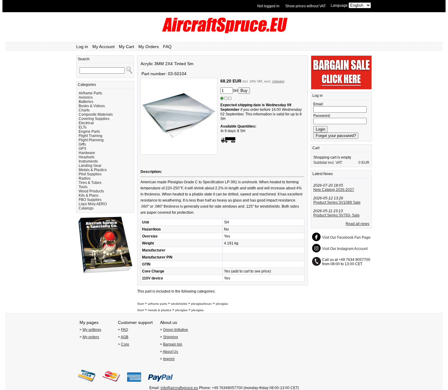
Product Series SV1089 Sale (337, 202)
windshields (179, 303)
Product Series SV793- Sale (336, 215)
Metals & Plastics (93, 170)
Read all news (357, 224)
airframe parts (157, 303)
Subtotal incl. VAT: (328, 162)
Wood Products (91, 191)
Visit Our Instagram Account (345, 249)
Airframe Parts (90, 93)
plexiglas (222, 303)
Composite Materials (96, 114)
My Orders (148, 46)
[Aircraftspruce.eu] (224, 32)
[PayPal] (160, 383)
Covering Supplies (94, 119)
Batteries (86, 102)
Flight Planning (91, 140)
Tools (83, 187)
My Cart (126, 46)
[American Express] (134, 383)
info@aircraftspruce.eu (179, 388)
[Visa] (87, 383)
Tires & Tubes (90, 183)
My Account (103, 46)
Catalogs (86, 208)
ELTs (83, 127)
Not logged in (268, 6)
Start (140, 303)
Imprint (168, 359)
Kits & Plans (88, 195)
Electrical (86, 123)
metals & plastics (159, 310)
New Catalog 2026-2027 (333, 190)
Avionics (86, 97)
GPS (82, 148)
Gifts (82, 144)
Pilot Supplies (90, 174)
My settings (92, 330)
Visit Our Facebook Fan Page (346, 237)
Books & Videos (92, 106)
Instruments (88, 161)
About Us (170, 352)
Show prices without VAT (305, 6)
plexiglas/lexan (201, 303)
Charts (84, 110)
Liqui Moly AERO (93, 204)
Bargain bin (172, 344)
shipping (278, 81)
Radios (85, 178)
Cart (315, 148)
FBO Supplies (90, 200)
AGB (124, 337)
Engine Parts (89, 131)
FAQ (167, 46)
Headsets (86, 157)
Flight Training (90, 136)
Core (125, 344)
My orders (91, 337)
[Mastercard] (111, 383)
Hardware (87, 153)
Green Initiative (175, 330)
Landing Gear (90, 165)
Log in (82, 46)
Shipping (170, 337)
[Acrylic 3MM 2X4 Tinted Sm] (178, 153)
